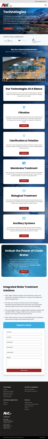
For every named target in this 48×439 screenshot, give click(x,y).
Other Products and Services (31, 391)
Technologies (7, 387)
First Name (9, 331)
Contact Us (6, 417)
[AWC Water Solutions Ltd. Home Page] (6, 4)
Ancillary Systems (24, 223)
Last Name (9, 337)
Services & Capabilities (31, 387)
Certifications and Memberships (31, 404)
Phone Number (10, 347)
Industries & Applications (10, 400)
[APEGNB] (10, 41)
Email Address (10, 342)
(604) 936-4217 (43, 1)
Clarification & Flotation (24, 140)
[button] (43, 40)
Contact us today (35, 265)
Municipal (5, 404)
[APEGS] (24, 41)
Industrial (5, 402)
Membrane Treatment (24, 168)
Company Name (10, 352)
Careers (26, 407)
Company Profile (28, 402)
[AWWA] (38, 41)
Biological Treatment (24, 195)
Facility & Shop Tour (29, 406)
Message (9, 357)
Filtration (24, 112)
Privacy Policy (42, 437)
